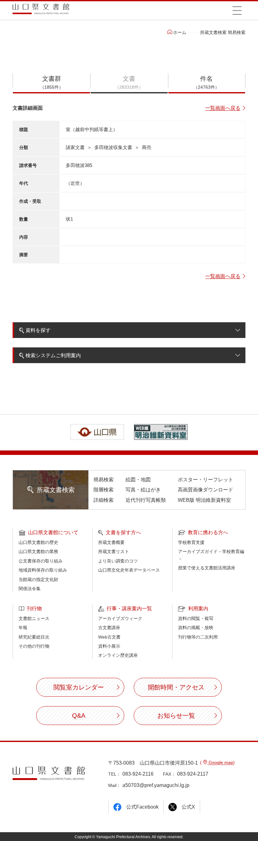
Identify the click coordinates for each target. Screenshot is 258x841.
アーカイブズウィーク (120, 618)
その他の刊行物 (34, 646)
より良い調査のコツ (118, 560)
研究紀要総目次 (34, 636)
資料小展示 (109, 646)
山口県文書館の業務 (38, 551)
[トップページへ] (41, 11)
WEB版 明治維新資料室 (204, 500)
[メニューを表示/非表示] (236, 10)
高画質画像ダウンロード (205, 489)
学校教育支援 (191, 542)
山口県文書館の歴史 (38, 542)
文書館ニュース (34, 618)
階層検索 (103, 489)
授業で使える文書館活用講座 (206, 567)
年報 (23, 627)
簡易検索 (103, 479)
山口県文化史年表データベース (129, 570)
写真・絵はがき (143, 489)
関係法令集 (30, 588)
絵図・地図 (138, 479)
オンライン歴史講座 (118, 655)
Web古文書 (109, 636)
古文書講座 (109, 627)
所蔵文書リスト (113, 551)
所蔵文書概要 (111, 542)
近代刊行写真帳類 (146, 500)
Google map (220, 762)
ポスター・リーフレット (205, 479)
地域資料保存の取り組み (43, 570)
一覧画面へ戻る (222, 108)
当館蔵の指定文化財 (38, 579)
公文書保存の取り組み (41, 560)
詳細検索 (103, 500)
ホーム (179, 32)
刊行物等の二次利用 (198, 636)
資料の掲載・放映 (195, 627)
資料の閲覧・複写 (195, 618)
